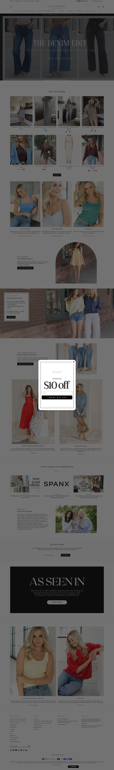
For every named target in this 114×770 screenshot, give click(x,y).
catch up (73, 766)
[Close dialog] (73, 361)
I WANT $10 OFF (57, 397)
